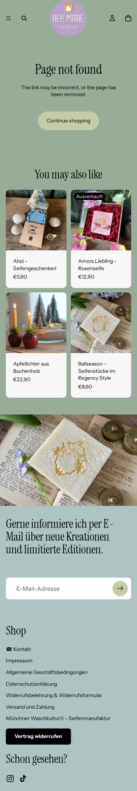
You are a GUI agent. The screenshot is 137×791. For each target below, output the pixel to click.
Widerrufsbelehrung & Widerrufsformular (54, 695)
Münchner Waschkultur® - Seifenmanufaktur (58, 718)
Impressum (19, 661)
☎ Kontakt (18, 649)
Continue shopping (68, 120)
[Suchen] (24, 18)
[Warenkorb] (128, 18)
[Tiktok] (23, 778)
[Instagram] (10, 778)
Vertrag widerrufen (38, 736)
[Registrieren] (120, 588)
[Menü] (8, 18)
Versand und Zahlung (30, 707)
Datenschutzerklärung (31, 684)
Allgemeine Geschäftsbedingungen (46, 672)
